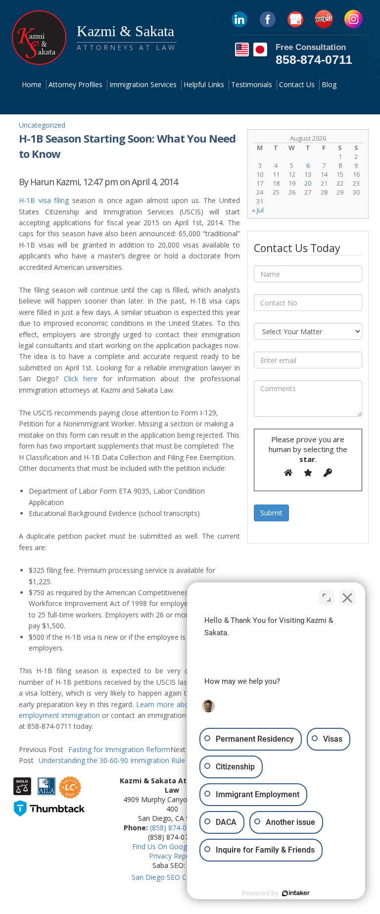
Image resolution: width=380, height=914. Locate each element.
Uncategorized (42, 125)
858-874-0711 (314, 59)
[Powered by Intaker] (296, 893)
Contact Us (297, 84)
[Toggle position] (326, 598)
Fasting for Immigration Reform (94, 749)
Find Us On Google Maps (172, 846)
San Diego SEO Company (172, 877)
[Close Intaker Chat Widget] (347, 598)
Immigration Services (143, 84)
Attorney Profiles (75, 84)
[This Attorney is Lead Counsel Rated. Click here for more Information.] (70, 794)
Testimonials (251, 84)
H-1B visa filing (44, 200)
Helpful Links (204, 84)
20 (307, 183)
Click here (81, 378)
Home (32, 84)
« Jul (258, 209)
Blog (329, 84)
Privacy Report (172, 856)
